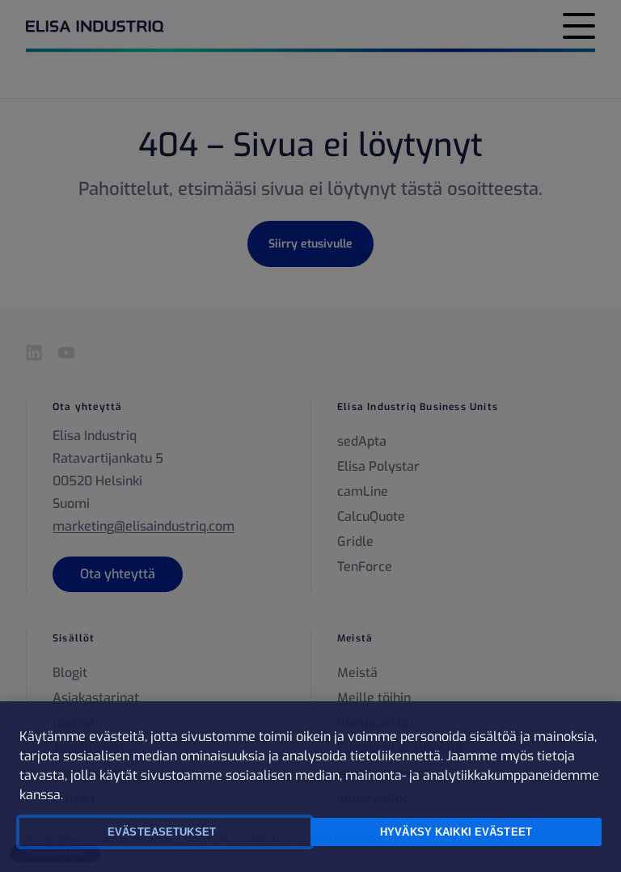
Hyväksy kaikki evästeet (456, 832)
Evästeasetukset (162, 832)
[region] (310, 786)
